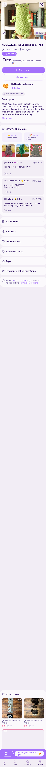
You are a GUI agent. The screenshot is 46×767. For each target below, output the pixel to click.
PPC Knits (5, 723)
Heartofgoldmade (23, 84)
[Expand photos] (4, 33)
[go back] (4, 4)
